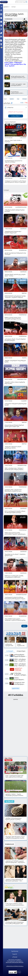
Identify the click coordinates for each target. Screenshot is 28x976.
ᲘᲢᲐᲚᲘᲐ (24, 357)
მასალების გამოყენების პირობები (14, 962)
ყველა (24, 626)
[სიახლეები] (16, 634)
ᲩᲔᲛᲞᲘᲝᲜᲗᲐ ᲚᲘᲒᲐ (22, 379)
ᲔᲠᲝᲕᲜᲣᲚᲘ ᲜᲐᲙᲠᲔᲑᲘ (21, 594)
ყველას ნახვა (15, 688)
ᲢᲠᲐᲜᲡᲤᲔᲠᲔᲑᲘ (23, 250)
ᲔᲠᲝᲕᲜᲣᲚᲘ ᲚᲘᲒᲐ (22, 465)
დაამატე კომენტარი (15, 116)
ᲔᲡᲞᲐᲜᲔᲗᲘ (24, 400)
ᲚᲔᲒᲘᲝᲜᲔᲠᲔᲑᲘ (23, 314)
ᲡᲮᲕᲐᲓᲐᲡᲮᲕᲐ (23, 228)
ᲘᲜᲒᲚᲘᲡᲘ (24, 293)
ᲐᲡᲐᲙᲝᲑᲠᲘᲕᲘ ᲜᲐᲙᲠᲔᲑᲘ (21, 207)
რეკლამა (14, 954)
